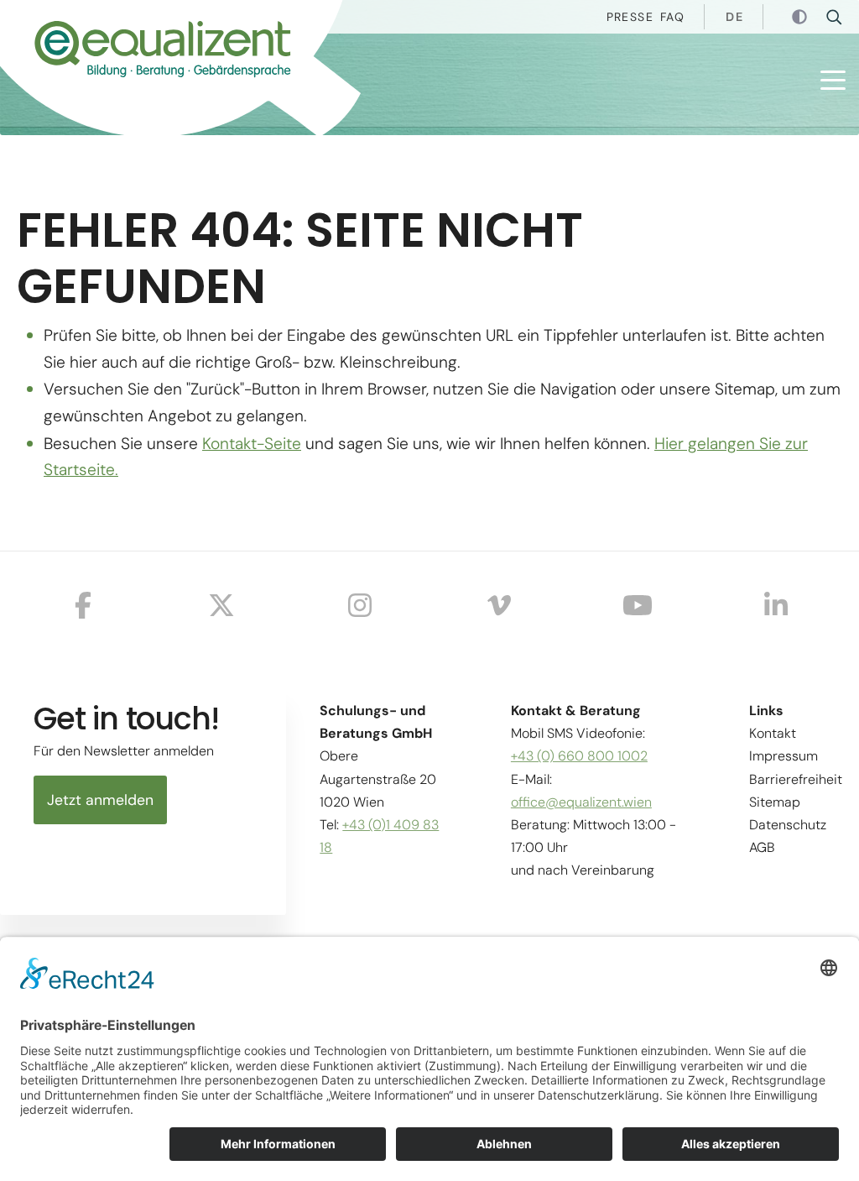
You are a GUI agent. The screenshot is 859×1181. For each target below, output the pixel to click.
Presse (630, 16)
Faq (672, 16)
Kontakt (772, 733)
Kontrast (802, 18)
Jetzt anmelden (100, 800)
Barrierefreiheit (795, 779)
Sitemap (774, 802)
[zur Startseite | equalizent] (142, 53)
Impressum (783, 756)
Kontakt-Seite (251, 443)
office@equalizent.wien (581, 802)
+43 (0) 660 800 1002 (579, 756)
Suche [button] (839, 17)
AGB (762, 847)
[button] (833, 80)
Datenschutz (787, 824)
